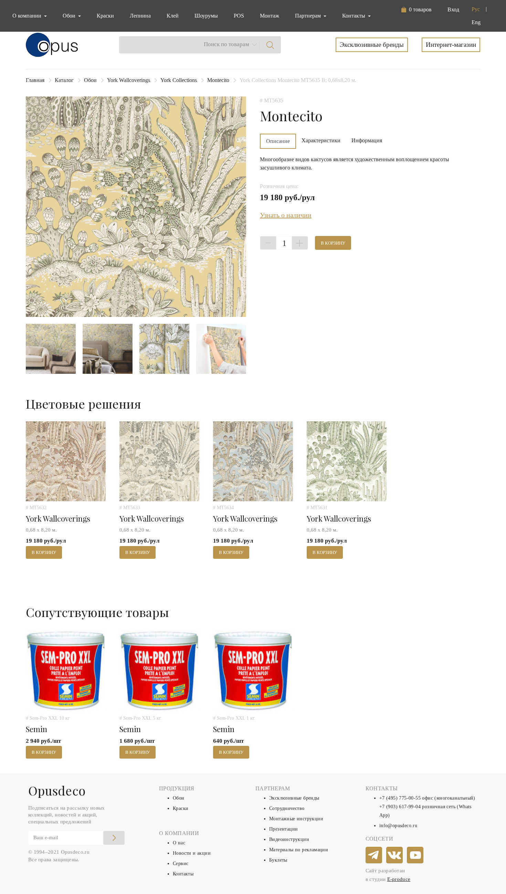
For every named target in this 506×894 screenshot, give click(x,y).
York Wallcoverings (128, 80)
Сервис (180, 863)
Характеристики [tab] (321, 140)
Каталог (64, 80)
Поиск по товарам (226, 44)
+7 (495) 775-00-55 (400, 798)
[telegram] (374, 855)
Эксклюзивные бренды (372, 44)
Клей (173, 16)
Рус (476, 9)
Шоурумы (206, 16)
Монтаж (269, 16)
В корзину (333, 243)
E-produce (399, 879)
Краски (105, 16)
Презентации (283, 829)
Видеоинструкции (289, 839)
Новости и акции (192, 853)
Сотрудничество (287, 808)
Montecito (218, 80)
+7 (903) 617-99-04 (400, 806)
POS (239, 16)
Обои (90, 80)
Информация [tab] (366, 140)
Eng (476, 22)
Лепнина (140, 16)
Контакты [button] (354, 16)
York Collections (178, 80)
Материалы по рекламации (298, 849)
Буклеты (278, 860)
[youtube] (415, 855)
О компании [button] (27, 16)
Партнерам (308, 16)
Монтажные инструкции (296, 818)
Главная (35, 80)
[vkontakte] (394, 855)
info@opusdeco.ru (398, 825)
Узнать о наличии (286, 215)
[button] (416, 10)
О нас (179, 842)
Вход (453, 9)
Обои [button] (70, 16)
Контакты (183, 873)
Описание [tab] (278, 141)
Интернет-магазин (451, 44)
